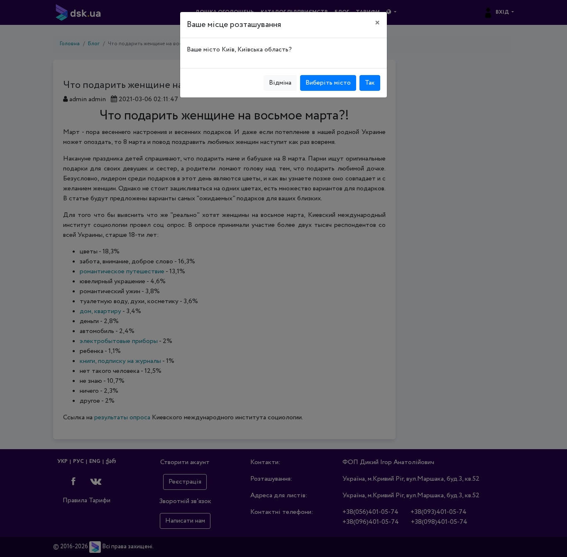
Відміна (280, 83)
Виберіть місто (328, 83)
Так (370, 83)
